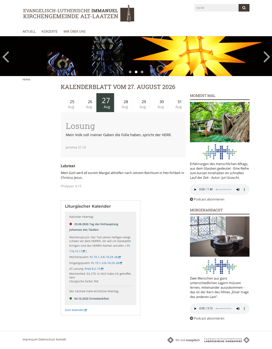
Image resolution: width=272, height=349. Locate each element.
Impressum (30, 339)
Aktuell (29, 31)
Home (26, 79)
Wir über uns (75, 31)
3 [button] (142, 72)
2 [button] (136, 72)
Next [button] (266, 56)
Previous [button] (5, 56)
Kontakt (61, 339)
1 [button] (130, 72)
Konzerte (50, 31)
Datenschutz (46, 339)
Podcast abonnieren (209, 199)
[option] (136, 56)
